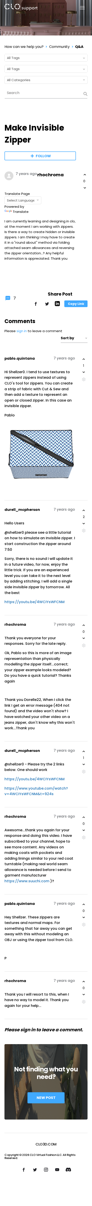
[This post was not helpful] (85, 187)
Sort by (67, 338)
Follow (43, 156)
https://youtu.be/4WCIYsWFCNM (34, 601)
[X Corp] (47, 306)
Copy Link (76, 304)
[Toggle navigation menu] (80, 8)
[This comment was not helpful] (83, 372)
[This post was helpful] (85, 174)
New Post (46, 1097)
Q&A (79, 46)
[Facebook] (35, 306)
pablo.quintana (19, 358)
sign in (22, 331)
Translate (21, 211)
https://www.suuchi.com (26, 881)
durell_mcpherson (22, 509)
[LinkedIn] (57, 305)
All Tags (13, 57)
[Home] (21, 8)
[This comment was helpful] (83, 359)
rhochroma (50, 175)
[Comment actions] (84, 379)
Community (59, 46)
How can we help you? (24, 46)
